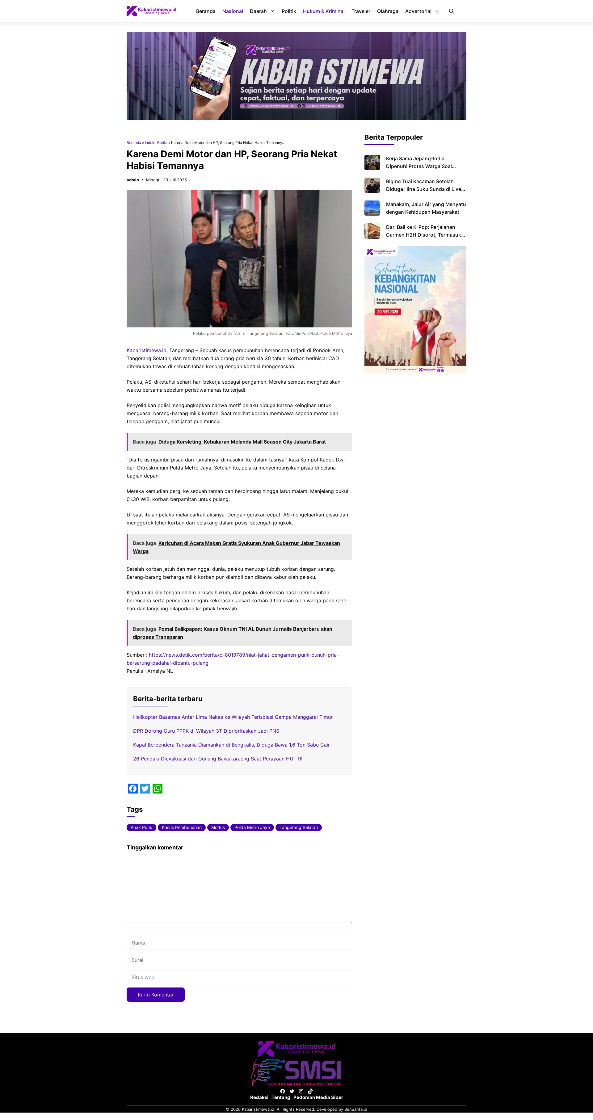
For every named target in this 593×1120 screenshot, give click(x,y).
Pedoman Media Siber (318, 1097)
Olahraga (387, 11)
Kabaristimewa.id (146, 350)
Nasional (232, 11)
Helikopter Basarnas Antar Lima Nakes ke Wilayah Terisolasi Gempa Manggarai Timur (233, 717)
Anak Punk (141, 827)
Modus (218, 827)
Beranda (206, 11)
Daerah (258, 11)
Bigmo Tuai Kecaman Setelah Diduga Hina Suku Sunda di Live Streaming (423, 189)
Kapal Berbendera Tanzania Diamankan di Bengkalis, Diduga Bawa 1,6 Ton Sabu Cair (231, 745)
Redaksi (259, 1097)
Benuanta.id (355, 1109)
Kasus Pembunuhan (182, 827)
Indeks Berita (156, 142)
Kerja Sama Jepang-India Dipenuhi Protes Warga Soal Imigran (419, 166)
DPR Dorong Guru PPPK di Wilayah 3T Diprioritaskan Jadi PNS (206, 731)
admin (133, 179)
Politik (289, 11)
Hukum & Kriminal (324, 11)
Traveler (360, 11)
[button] (451, 11)
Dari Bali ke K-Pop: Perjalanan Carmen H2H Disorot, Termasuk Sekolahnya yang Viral (423, 235)
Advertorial (418, 11)
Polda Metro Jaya (252, 827)
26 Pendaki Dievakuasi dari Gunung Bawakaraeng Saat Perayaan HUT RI (217, 759)
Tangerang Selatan (299, 827)
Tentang (280, 1097)
